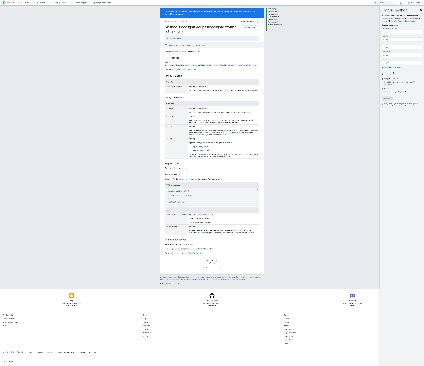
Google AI (81, 352)
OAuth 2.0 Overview (195, 253)
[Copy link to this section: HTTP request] (181, 58)
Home (167, 21)
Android (286, 319)
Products (174, 21)
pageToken (239, 230)
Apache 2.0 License (166, 279)
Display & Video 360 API (63, 3)
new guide (229, 11)
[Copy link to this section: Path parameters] (184, 76)
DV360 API (183, 21)
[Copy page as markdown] (179, 32)
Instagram (146, 326)
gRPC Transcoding (183, 70)
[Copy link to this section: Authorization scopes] (188, 240)
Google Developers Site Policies (196, 279)
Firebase (287, 326)
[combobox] (385, 3)
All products (93, 352)
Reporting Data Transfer (101, 3)
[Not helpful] (257, 21)
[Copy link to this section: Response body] (182, 174)
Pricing (5, 326)
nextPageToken (195, 132)
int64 (199, 86)
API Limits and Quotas (10, 322)
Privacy (11, 361)
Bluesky (146, 322)
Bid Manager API (82, 3)
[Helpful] (254, 21)
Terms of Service (9, 319)
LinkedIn (146, 329)
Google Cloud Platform (66, 352)
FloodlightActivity (185, 195)
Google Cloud (288, 336)
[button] (212, 38)
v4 (199, 45)
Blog (144, 319)
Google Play (288, 340)
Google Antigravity (290, 333)
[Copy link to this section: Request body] (181, 163)
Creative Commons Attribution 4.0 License (220, 277)
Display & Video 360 (18, 2)
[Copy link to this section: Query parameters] (186, 98)
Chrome (286, 322)
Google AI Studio (289, 329)
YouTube (146, 336)
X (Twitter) (147, 333)
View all (286, 343)
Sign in (418, 3)
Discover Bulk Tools (43, 3)
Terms (5, 361)
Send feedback (250, 27)
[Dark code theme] (257, 189)
